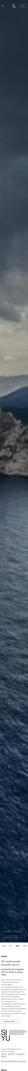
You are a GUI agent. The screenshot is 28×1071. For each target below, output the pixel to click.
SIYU (22, 6)
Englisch (4, 1056)
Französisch (20, 1054)
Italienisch (11, 1054)
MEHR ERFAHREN (9, 1021)
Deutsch (4, 1054)
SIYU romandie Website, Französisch (13, 1061)
